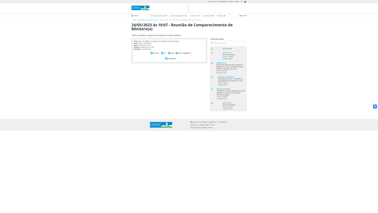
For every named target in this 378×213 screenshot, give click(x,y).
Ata (164, 53)
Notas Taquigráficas (184, 53)
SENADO (231, 1)
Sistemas (220, 16)
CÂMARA (236, 1)
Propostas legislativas (177, 16)
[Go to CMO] (140, 8)
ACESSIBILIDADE (223, 1)
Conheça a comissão (157, 16)
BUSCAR (244, 16)
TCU (241, 1)
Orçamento (194, 16)
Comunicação (207, 16)
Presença (156, 53)
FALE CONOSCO (213, 1)
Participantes (172, 58)
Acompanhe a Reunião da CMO (148, 20)
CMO (134, 20)
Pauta (172, 53)
